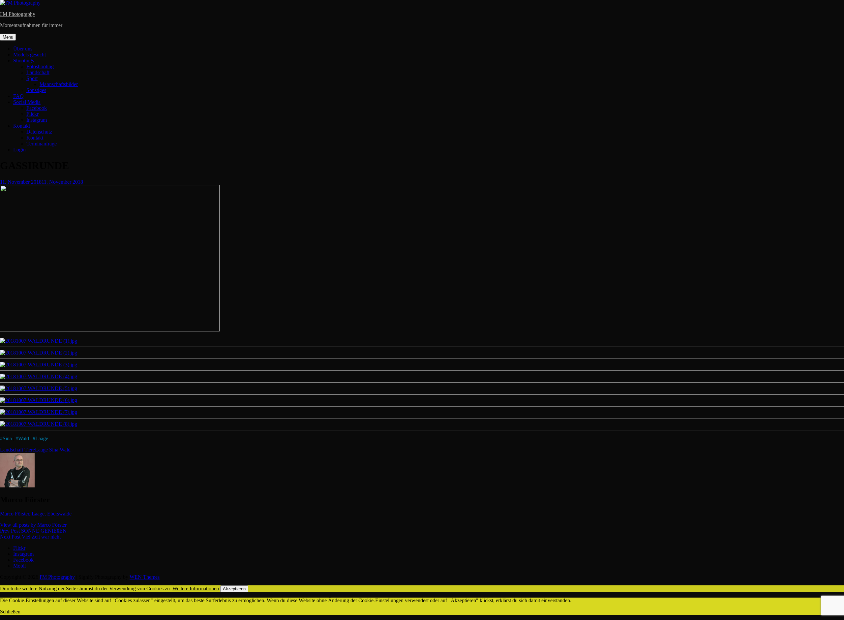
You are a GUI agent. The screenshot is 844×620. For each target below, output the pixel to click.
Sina (7, 438)
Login (19, 149)
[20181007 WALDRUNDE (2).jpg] (38, 353)
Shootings (23, 60)
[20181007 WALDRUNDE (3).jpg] (38, 364)
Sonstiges (36, 90)
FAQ (18, 96)
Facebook (36, 108)
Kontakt (21, 126)
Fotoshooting (40, 66)
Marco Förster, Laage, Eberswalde (36, 513)
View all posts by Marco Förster (33, 525)
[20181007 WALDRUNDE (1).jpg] (38, 341)
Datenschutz (39, 132)
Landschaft (37, 72)
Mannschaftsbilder (59, 84)
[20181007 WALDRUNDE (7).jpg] (38, 412)
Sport (32, 78)
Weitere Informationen (195, 588)
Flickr (32, 114)
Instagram (36, 120)
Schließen (10, 611)
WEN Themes (145, 577)
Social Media (27, 102)
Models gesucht (29, 54)
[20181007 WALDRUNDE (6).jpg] (38, 400)
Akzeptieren (234, 588)
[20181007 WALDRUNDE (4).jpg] (38, 376)
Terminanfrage (41, 143)
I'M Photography (17, 14)
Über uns (22, 48)
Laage (41, 438)
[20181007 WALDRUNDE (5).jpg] (38, 388)
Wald (23, 438)
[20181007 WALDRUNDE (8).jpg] (38, 424)
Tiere (29, 449)
